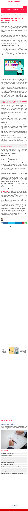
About (8, 4)
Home (5, 4)
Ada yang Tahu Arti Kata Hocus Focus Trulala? (9, 460)
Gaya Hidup (15, 9)
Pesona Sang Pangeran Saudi (6, 471)
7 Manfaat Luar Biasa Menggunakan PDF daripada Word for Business (14, 145)
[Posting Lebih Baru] (2, 348)
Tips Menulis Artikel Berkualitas (6, 455)
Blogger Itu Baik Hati (4, 457)
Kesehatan (22, 9)
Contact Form (21, 4)
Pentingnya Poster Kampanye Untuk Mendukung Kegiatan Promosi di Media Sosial (14, 101)
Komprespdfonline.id (5, 191)
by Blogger (25, 509)
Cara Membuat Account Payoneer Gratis (8, 462)
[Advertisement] (14, 287)
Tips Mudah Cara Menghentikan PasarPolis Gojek (10, 466)
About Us (8, 9)
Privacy (11, 4)
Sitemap (16, 4)
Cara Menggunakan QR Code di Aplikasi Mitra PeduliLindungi (12, 473)
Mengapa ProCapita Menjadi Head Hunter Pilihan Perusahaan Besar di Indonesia (12, 423)
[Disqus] (14, 370)
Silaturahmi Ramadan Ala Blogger (7, 464)
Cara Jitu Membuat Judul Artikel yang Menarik (9, 468)
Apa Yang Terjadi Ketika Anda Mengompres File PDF (12, 19)
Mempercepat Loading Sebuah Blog (7, 453)
